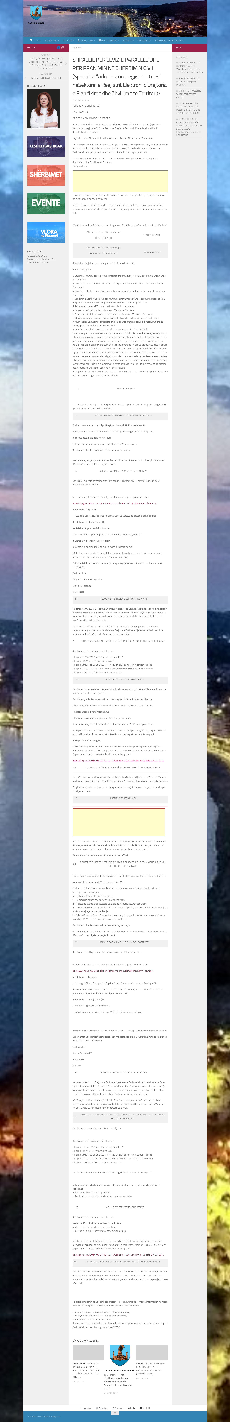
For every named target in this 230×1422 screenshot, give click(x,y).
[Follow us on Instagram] (63, 47)
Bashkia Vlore (51, 40)
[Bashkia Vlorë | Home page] (36, 15)
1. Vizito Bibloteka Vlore (37, 256)
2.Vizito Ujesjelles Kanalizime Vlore (41, 259)
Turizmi (68, 40)
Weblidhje (102, 1408)
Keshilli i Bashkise (109, 40)
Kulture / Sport (86, 40)
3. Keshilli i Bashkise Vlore (37, 262)
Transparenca (143, 40)
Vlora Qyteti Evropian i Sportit (168, 40)
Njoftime (77, 47)
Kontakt (146, 1408)
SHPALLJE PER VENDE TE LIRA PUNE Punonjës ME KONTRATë (188, 81)
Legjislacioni (85, 1408)
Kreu (39, 40)
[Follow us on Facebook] (58, 47)
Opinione (118, 1408)
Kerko (132, 1408)
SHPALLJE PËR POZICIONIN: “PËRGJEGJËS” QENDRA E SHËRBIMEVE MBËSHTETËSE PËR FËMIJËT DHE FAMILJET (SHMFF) (86, 1370)
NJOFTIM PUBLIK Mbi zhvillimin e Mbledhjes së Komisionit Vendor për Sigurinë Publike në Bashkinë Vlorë (118, 1382)
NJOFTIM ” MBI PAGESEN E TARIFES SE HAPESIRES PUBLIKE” (188, 94)
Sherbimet (127, 40)
